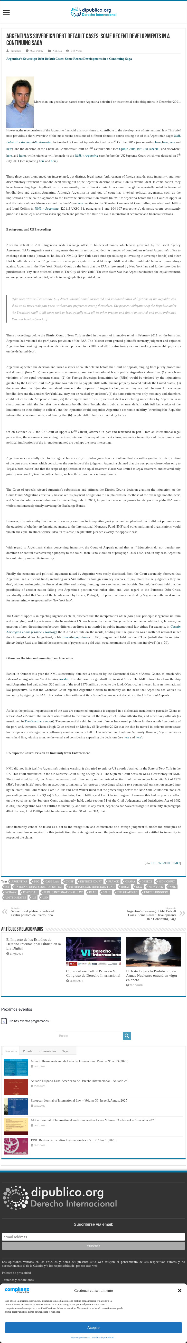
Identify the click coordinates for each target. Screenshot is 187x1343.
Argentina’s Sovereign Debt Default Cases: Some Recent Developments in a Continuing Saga (151, 914)
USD (45, 897)
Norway (11, 892)
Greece (147, 881)
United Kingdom (156, 892)
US (34, 897)
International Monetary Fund (91, 886)
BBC (140, 149)
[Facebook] (85, 1331)
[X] (91, 1331)
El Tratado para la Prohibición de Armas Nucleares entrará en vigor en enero (151, 975)
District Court (91, 881)
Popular (28, 1051)
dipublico (16, 50)
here (158, 142)
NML (173, 886)
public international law (63, 892)
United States (15, 897)
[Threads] (101, 1331)
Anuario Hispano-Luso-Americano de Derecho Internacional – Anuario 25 (79, 1081)
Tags (65, 1051)
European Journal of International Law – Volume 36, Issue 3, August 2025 (79, 1100)
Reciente (11, 1051)
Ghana (130, 881)
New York (156, 886)
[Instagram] (96, 1331)
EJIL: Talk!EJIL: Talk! (165, 863)
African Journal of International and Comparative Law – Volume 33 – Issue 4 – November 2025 (93, 1120)
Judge (125, 886)
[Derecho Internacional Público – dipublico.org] (93, 11)
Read (92, 892)
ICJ (7, 886)
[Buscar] (127, 1036)
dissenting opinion (74, 637)
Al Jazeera (152, 149)
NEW (139, 886)
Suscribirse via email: (93, 1224)
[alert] (93, 1021)
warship (64, 679)
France (113, 881)
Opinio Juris (127, 149)
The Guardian (127, 892)
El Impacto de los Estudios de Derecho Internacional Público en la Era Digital (33, 943)
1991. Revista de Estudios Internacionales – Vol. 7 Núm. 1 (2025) (73, 1140)
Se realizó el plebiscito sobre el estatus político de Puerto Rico (32, 912)
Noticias (57, 50)
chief (70, 881)
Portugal (30, 892)
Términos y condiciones (18, 1280)
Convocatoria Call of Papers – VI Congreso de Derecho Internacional (93, 973)
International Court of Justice (39, 886)
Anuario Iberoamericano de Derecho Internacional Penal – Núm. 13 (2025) (79, 1061)
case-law (52, 881)
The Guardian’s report (39, 721)
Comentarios (47, 1051)
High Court (167, 881)
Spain (107, 892)
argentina (19, 881)
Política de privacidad (16, 1273)
